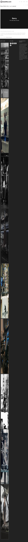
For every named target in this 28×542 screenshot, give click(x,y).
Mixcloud (7, 37)
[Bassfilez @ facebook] (10, 43)
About (21, 1)
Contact (24, 1)
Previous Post (24, 5)
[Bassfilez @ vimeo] (10, 45)
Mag (19, 1)
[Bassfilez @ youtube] (16, 43)
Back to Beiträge (27, 5)
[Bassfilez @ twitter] (14, 43)
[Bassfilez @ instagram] (12, 43)
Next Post (25, 5)
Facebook (10, 37)
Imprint (27, 1)
